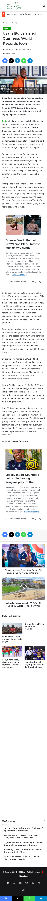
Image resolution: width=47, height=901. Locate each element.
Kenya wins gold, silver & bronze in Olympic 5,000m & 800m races (11, 663)
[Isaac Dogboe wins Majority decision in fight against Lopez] (35, 653)
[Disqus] (23, 708)
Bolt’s (4, 121)
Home (7, 23)
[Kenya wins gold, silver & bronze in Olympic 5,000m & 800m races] (12, 651)
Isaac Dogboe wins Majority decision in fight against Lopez (34, 664)
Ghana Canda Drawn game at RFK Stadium (35, 626)
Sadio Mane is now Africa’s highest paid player (12, 639)
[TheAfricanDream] (14, 6)
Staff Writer (9, 50)
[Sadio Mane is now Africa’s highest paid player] (12, 628)
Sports (14, 23)
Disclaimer (23, 876)
